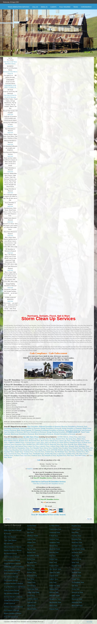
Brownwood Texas (34, 441)
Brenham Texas (23, 441)
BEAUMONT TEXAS (11, 441)
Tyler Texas (72, 452)
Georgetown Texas (20, 444)
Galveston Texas (9, 444)
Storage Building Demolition (56, 432)
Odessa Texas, (48, 448)
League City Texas (33, 446)
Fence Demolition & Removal (30, 428)
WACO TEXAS (76, 595)
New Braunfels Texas (36, 448)
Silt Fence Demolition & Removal (34, 432)
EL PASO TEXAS (63, 442)
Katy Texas (64, 444)
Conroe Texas (31, 595)
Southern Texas (70, 454)
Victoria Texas (80, 452)
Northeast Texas (18, 455)
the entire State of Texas (31, 437)
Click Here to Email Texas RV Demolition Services (48, 483)
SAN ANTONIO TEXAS (55, 450)
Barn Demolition (32, 426)
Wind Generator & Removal (44, 434)
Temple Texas (19, 452)
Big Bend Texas (61, 455)
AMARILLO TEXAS (11, 439)
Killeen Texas (82, 444)
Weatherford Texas (38, 454)
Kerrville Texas (72, 444)
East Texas (27, 455)
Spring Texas (88, 450)
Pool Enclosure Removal (11, 580)
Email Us (30, 469)
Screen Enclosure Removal (11, 590)
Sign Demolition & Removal (13, 432)
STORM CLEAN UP (73, 432)
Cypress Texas (40, 442)
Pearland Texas (77, 448)
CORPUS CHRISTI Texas (16, 442)
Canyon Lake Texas (64, 441)
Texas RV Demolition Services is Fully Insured (48, 514)
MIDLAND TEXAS (10, 448)
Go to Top (89, 621)
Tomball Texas (49, 452)
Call (38, 460)
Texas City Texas (39, 452)
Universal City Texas (14, 454)
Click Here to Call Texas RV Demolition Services (48, 482)
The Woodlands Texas (61, 452)
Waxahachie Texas (26, 454)
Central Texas (61, 454)
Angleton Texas (23, 439)
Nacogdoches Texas (23, 448)
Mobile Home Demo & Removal (12, 530)
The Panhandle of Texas (49, 455)
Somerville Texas (76, 559)
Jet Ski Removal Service (11, 573)
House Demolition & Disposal (72, 428)
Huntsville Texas (55, 444)
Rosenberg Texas (18, 450)
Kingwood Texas (9, 446)
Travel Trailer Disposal (10, 540)
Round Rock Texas (29, 450)
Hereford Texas (31, 444)
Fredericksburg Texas (55, 529)
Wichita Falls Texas (51, 454)
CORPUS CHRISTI (32, 599)
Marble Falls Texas (54, 585)
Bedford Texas (31, 559)
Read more (49, 48)
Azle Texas (42, 439)
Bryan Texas (44, 441)
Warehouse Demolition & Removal (22, 434)
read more (10, 114)
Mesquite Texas (73, 446)
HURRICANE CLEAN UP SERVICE (14, 567)
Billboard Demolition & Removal (50, 426)
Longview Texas (44, 446)
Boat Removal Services (10, 553)
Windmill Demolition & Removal (65, 434)
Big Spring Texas (32, 562)
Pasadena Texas (67, 448)
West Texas (70, 455)
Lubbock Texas (54, 446)
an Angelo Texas (41, 450)
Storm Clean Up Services (48, 318)
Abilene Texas (73, 437)
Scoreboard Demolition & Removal (52, 430)
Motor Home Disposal (24, 430)
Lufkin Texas (64, 446)
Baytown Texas (60, 439)
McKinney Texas (84, 446)
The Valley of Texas (82, 454)
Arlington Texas (31, 542)
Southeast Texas (36, 455)
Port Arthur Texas (76, 536)
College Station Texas (77, 441)
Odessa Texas (53, 605)
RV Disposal (36, 430)
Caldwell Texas (53, 441)
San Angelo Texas (77, 545)
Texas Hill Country (80, 455)
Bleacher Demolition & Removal (72, 426)
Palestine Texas (57, 448)
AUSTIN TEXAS (62, 437)
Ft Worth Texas (86, 442)
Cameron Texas (31, 585)
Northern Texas (8, 455)
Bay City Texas (50, 439)
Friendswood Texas (75, 442)
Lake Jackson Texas (21, 446)
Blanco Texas (81, 439)
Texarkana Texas (29, 452)
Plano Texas (86, 448)
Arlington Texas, (33, 439)
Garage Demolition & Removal (50, 428)
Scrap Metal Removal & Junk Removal (78, 430)
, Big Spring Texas (70, 439)
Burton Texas (30, 569)
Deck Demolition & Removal (11, 557)
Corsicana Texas (30, 442)
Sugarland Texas (9, 452)
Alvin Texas (81, 437)
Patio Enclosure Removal (11, 577)
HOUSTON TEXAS (42, 444)
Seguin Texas (79, 450)
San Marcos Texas (69, 450)
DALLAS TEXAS (50, 442)
